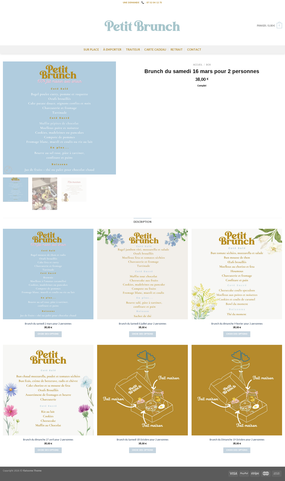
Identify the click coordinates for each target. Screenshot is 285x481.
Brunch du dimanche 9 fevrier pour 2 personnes (237, 323)
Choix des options (48, 334)
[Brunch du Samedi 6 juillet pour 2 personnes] (142, 274)
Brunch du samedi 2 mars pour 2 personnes (48, 323)
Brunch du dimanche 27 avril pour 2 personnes (48, 439)
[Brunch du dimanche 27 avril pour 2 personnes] (48, 390)
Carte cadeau (155, 49)
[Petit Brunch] (142, 25)
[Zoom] (8, 170)
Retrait (177, 49)
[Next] (108, 118)
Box (208, 65)
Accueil (197, 65)
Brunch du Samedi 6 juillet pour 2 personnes (142, 323)
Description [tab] (142, 221)
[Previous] (10, 118)
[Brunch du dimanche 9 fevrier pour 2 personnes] (237, 274)
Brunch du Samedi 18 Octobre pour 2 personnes (142, 439)
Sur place (91, 49)
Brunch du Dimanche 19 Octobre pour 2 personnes (237, 439)
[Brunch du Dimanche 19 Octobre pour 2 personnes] (237, 390)
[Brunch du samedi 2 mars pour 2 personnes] (48, 274)
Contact (194, 49)
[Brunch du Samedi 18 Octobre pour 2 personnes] (142, 390)
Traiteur (133, 49)
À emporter (112, 49)
